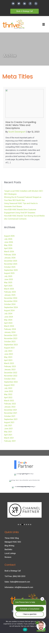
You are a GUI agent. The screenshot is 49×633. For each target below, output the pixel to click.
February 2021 (10, 441)
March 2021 (9, 438)
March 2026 (9, 251)
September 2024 (11, 307)
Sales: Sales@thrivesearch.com (17, 582)
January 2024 (9, 332)
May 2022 (8, 394)
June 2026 (8, 242)
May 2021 (8, 432)
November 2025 (10, 264)
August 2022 (9, 385)
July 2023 (8, 351)
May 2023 (8, 357)
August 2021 (9, 422)
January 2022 (9, 407)
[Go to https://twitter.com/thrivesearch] (19, 3)
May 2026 (8, 245)
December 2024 (10, 298)
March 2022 (9, 401)
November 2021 (10, 413)
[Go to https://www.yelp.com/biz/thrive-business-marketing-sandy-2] (36, 3)
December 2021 (10, 410)
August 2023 (9, 348)
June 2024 (8, 317)
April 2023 (8, 360)
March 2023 (9, 363)
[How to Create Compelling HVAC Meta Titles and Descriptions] (24, 103)
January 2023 (9, 369)
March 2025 (9, 289)
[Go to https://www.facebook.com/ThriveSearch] (30, 3)
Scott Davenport (17, 131)
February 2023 (10, 366)
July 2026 (8, 239)
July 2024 (8, 313)
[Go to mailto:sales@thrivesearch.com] (13, 3)
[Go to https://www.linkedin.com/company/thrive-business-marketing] (24, 3)
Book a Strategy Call (13, 571)
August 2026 (9, 236)
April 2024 (8, 323)
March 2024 (9, 326)
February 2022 (10, 404)
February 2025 (10, 292)
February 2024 (10, 329)
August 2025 (9, 273)
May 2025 (8, 282)
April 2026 (8, 248)
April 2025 (8, 286)
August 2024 (9, 310)
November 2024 (10, 301)
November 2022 (10, 376)
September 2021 (11, 419)
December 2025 (10, 261)
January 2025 (9, 295)
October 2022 (9, 379)
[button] (18, 524)
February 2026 (10, 255)
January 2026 (9, 258)
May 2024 (8, 320)
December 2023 (10, 335)
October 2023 (9, 341)
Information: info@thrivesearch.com (19, 587)
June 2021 (8, 429)
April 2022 (8, 397)
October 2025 (9, 267)
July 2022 (8, 388)
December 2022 (10, 373)
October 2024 (9, 304)
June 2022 (8, 391)
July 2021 (8, 425)
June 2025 (8, 279)
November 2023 (10, 338)
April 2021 (8, 435)
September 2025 (11, 270)
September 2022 (11, 382)
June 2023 (8, 354)
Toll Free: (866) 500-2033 (15, 576)
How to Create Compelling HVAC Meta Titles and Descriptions (20, 125)
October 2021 (9, 416)
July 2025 (8, 276)
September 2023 (11, 345)
